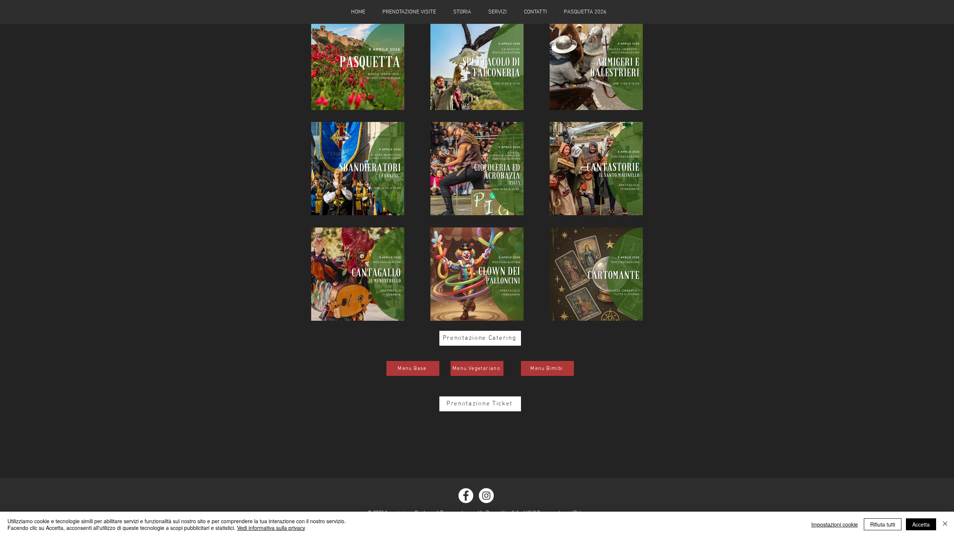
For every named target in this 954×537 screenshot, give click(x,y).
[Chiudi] (945, 524)
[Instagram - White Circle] (486, 495)
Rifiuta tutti (882, 524)
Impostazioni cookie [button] (834, 524)
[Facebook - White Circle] (465, 495)
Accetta (921, 524)
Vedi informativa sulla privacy (271, 527)
